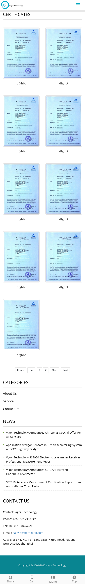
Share (10, 581)
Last (65, 370)
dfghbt (21, 83)
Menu (53, 581)
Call (31, 581)
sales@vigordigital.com (28, 533)
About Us (10, 393)
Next (54, 370)
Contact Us (11, 409)
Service (8, 401)
